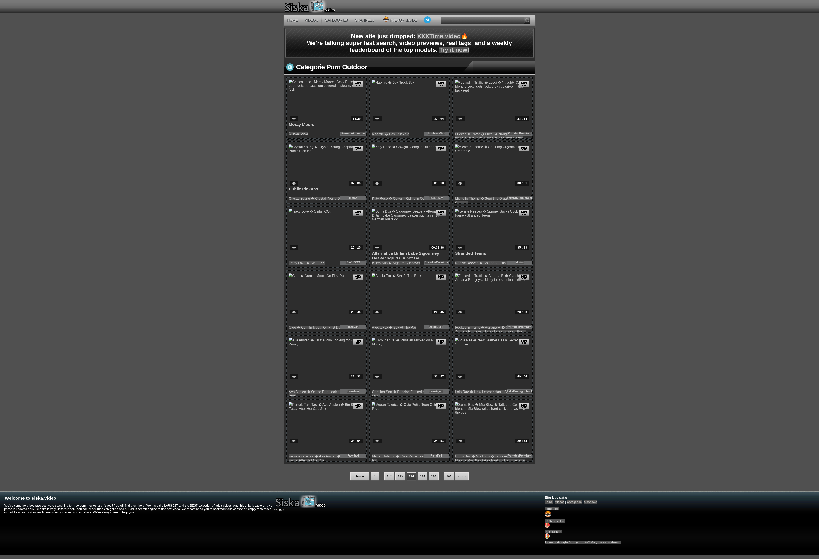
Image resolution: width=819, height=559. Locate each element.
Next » (461, 476)
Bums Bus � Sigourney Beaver (396, 263)
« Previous (360, 476)
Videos (311, 20)
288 (449, 476)
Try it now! (454, 50)
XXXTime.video (439, 36)
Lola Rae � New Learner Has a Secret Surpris (490, 392)
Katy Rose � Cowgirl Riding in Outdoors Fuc (406, 198)
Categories (336, 20)
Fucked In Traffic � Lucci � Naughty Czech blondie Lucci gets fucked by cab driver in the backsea (489, 138)
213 (400, 476)
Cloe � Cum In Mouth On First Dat (315, 327)
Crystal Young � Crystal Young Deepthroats (322, 198)
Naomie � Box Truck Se (390, 134)
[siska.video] (325, 6)
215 (422, 476)
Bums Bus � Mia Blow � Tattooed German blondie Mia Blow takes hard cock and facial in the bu (490, 460)
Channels (364, 20)
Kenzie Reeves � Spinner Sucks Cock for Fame (492, 263)
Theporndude (403, 20)
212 (389, 476)
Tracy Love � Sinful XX (307, 263)
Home (292, 20)
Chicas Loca (298, 133)
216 (433, 476)
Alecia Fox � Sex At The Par (394, 327)
